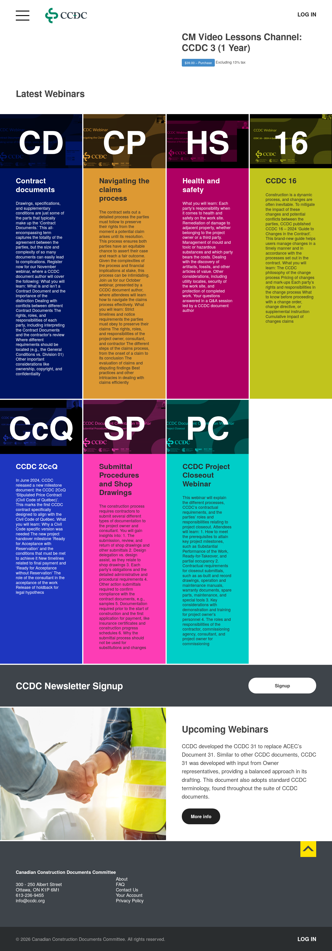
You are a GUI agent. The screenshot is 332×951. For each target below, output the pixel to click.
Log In (306, 14)
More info (201, 816)
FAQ (120, 884)
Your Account (129, 895)
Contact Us (127, 889)
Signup (282, 685)
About (122, 878)
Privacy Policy (130, 900)
